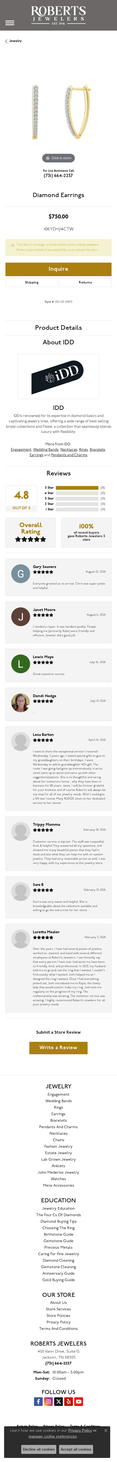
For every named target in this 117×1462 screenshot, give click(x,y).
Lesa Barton (43, 735)
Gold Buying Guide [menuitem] (58, 1280)
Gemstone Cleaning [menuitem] (58, 1267)
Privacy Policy (59, 1322)
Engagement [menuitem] (58, 1095)
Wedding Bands (46, 450)
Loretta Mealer (46, 932)
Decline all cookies (39, 1449)
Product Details (58, 328)
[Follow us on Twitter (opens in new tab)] (58, 1401)
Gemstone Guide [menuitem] (58, 1241)
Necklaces (68, 450)
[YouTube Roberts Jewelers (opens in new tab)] (78, 1401)
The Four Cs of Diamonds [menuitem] (58, 1215)
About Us (58, 1303)
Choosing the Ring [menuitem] (58, 1228)
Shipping (31, 282)
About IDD (58, 342)
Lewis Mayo (43, 657)
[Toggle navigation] (10, 23)
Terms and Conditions (58, 1329)
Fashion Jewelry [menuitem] (58, 1147)
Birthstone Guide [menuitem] (58, 1235)
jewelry (15, 41)
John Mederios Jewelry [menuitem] (58, 1173)
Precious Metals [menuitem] (58, 1248)
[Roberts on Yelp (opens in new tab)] (68, 1401)
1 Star (50, 509)
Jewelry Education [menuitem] (58, 1209)
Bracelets (97, 450)
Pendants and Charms (69, 455)
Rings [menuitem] (58, 1108)
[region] (58, 112)
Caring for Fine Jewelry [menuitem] (58, 1254)
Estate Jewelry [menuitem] (58, 1153)
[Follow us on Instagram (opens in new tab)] (48, 1401)
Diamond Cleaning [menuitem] (58, 1261)
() (103, 487)
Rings (83, 450)
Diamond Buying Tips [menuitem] (59, 1222)
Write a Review (58, 1047)
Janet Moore (44, 610)
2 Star (49, 504)
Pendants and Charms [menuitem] (58, 1127)
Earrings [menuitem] (58, 1114)
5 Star (49, 487)
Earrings (36, 455)
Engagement (21, 450)
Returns (85, 282)
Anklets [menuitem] (58, 1166)
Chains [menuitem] (58, 1140)
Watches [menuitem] (58, 1179)
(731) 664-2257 (58, 176)
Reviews (59, 473)
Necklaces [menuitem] (59, 1134)
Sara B (38, 885)
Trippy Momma (46, 825)
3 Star (49, 498)
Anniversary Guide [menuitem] (58, 1274)
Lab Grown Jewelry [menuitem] (58, 1160)
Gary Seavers (44, 567)
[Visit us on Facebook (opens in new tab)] (38, 1401)
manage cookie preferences (53, 1436)
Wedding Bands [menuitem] (58, 1101)
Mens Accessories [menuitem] (58, 1186)
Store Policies (58, 1316)
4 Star (49, 493)
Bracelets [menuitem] (58, 1121)
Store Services (58, 1309)
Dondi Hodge (44, 696)
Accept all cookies (76, 1449)
